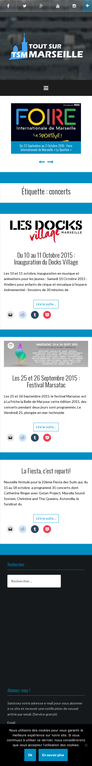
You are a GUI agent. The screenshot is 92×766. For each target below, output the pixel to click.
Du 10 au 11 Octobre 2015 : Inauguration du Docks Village (46, 258)
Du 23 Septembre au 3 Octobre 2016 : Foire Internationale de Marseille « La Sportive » (46, 147)
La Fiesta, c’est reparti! (46, 470)
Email (11, 722)
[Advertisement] (46, 638)
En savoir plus (53, 755)
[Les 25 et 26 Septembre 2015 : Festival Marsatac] (46, 353)
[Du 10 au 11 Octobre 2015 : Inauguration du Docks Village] (46, 230)
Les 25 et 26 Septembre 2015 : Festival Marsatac (46, 381)
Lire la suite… (46, 304)
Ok (30, 755)
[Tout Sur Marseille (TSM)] (46, 45)
